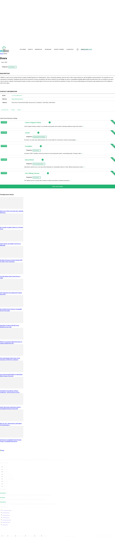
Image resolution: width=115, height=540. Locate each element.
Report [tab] (19, 109)
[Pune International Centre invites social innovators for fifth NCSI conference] (11, 355)
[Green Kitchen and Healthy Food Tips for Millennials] (11, 241)
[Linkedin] (21, 44)
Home (1, 53)
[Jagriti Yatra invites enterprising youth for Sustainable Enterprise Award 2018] (11, 404)
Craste (27, 133)
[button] (77, 49)
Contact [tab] (13, 109)
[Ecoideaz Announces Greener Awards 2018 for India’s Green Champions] (11, 257)
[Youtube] (32, 44)
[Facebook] (4, 44)
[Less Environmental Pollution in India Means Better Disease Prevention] (11, 371)
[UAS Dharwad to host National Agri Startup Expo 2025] (11, 290)
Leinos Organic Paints (33, 122)
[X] (11, 44)
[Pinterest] (24, 44)
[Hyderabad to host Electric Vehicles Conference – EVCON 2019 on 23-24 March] (11, 388)
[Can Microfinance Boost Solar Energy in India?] (11, 273)
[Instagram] (8, 44)
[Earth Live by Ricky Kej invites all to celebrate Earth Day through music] (11, 208)
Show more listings (57, 186)
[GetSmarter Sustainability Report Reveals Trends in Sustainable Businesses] (11, 437)
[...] (83, 126)
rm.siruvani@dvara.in (17, 95)
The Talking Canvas (32, 173)
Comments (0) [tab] (4, 109)
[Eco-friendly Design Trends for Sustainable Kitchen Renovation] (11, 306)
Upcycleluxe (29, 160)
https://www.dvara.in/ (17, 99)
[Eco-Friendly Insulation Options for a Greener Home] (11, 224)
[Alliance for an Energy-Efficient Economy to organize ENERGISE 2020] (11, 339)
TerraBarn (28, 146)
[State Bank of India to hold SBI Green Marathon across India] (11, 322)
